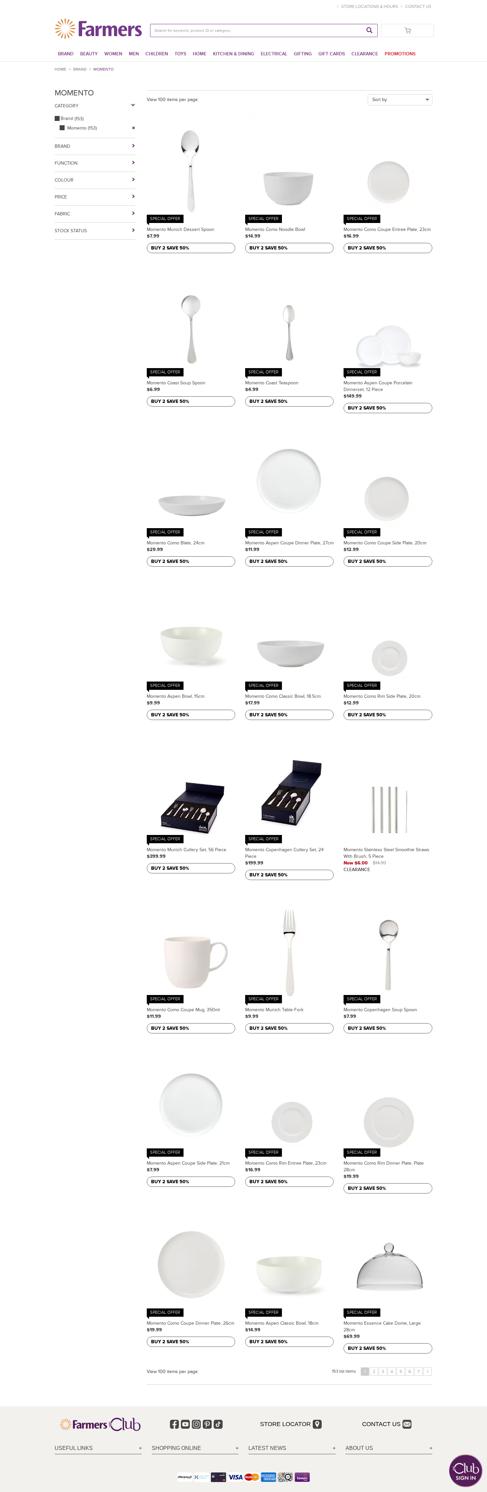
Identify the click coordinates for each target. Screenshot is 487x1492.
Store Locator (285, 1424)
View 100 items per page (172, 99)
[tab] (98, 1448)
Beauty (89, 54)
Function (66, 163)
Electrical (274, 54)
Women (113, 54)
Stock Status (71, 231)
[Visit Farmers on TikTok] (218, 1424)
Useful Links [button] (74, 1448)
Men (134, 54)
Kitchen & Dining (233, 54)
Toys (180, 54)
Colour (64, 180)
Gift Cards (331, 54)
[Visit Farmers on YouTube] (185, 1424)
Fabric (62, 214)
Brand (66, 54)
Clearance (365, 54)
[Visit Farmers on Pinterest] (207, 1424)
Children (156, 54)
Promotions (400, 54)
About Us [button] (359, 1448)
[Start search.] (369, 30)
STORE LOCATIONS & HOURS (370, 6)
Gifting (303, 54)
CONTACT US (418, 6)
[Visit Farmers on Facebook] (174, 1424)
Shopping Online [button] (176, 1448)
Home (199, 54)
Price (61, 197)
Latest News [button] (267, 1448)
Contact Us (381, 1424)
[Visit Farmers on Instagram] (196, 1424)
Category (67, 106)
